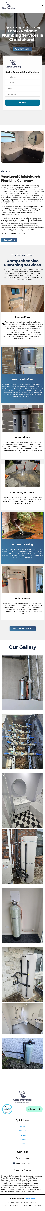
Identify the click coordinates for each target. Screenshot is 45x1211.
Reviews (22, 1139)
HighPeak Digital (29, 1198)
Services (22, 1135)
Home (22, 1126)
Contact (22, 1144)
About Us (22, 1131)
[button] (42, 6)
